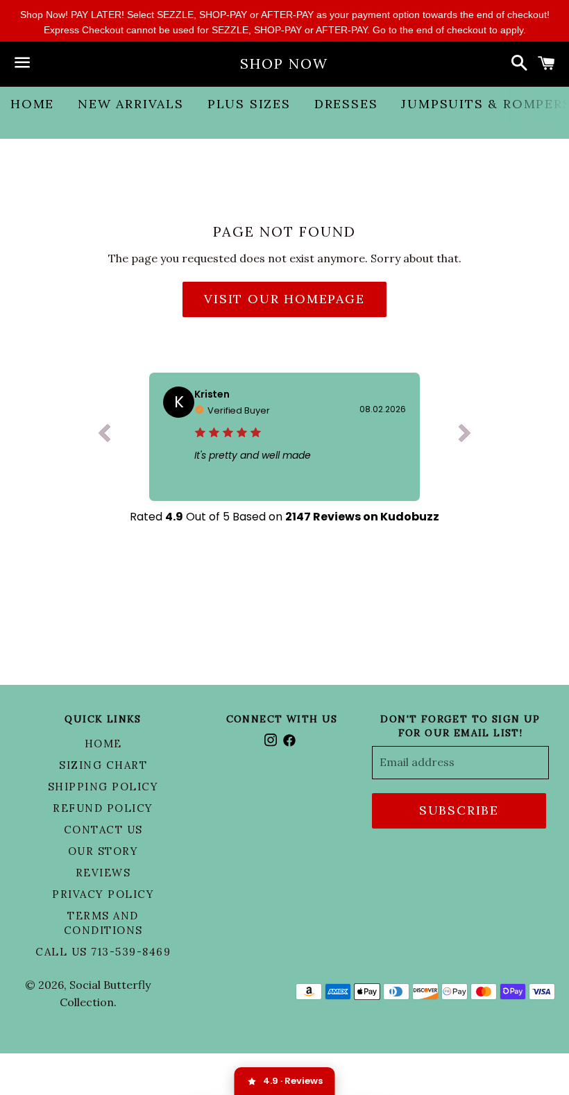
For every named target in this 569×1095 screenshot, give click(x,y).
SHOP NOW (284, 63)
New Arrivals (131, 104)
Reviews (103, 872)
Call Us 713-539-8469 (103, 951)
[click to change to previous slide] (104, 436)
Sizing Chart (103, 765)
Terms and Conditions (103, 923)
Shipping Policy (103, 786)
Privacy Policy (103, 894)
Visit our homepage (284, 299)
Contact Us (103, 829)
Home (32, 104)
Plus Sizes (249, 104)
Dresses (346, 104)
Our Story (103, 851)
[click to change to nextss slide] (465, 436)
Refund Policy (103, 808)
